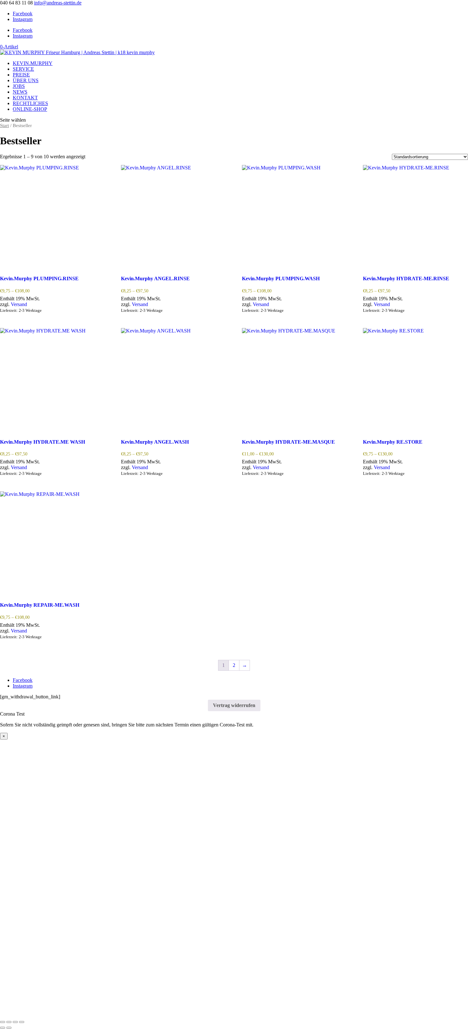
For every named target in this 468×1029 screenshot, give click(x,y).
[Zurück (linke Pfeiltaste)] (2, 1028)
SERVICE (23, 69)
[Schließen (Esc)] (21, 1022)
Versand (19, 304)
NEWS (20, 92)
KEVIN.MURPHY (33, 63)
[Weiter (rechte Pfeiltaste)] (8, 1028)
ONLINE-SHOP (30, 109)
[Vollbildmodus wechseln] (8, 1022)
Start (4, 125)
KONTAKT (25, 97)
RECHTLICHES (30, 103)
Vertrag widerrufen (234, 705)
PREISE (21, 74)
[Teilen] (15, 1022)
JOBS (19, 86)
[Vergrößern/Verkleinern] (2, 1022)
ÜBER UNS (26, 80)
